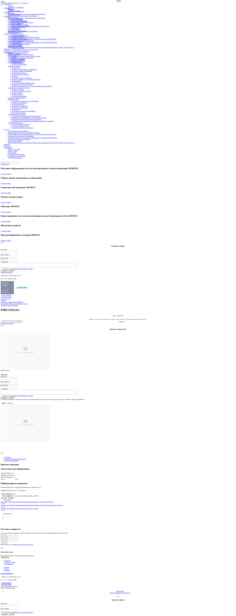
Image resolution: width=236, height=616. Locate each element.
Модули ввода (16, 109)
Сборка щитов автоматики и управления (21, 41)
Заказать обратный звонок (9, 586)
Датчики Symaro (13, 17)
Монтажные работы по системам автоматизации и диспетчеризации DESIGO (32, 42)
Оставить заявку (6, 174)
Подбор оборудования (15, 62)
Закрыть (11, 270)
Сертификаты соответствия (16, 61)
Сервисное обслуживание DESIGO (19, 44)
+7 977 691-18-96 (6, 297)
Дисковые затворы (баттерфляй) (22, 71)
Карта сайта (120, 591)
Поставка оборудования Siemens (18, 36)
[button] (3, 164)
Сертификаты (8, 564)
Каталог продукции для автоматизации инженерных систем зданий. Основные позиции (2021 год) (32, 505)
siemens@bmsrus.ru (6, 272)
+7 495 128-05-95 (6, 295)
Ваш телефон (5, 254)
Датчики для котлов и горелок (21, 91)
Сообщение (4, 262)
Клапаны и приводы (14, 24)
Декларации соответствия (16, 59)
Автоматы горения (18, 89)
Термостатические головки (20, 74)
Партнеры (11, 9)
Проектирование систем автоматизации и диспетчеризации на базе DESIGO (32, 39)
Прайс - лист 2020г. (14, 54)
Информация (8, 52)
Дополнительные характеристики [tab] (15, 459)
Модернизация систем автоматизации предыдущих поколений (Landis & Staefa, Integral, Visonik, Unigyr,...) (41, 47)
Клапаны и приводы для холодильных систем (26, 79)
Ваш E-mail (4, 258)
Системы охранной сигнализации (22, 128)
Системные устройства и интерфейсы (24, 111)
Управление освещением (19, 108)
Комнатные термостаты (15, 19)
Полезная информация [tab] (11, 460)
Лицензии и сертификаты (16, 7)
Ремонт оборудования (15, 46)
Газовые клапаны (17, 93)
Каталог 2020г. (12, 56)
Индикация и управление (20, 106)
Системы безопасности (15, 32)
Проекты (7, 49)
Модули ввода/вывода (19, 113)
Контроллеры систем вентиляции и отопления (22, 16)
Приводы (15, 76)
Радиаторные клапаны (19, 73)
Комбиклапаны (16, 81)
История (10, 6)
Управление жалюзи (18, 104)
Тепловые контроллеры (19, 96)
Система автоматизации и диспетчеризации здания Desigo (26, 14)
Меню (118, 1)
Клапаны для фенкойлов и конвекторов (24, 69)
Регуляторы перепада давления (21, 78)
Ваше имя (4, 249)
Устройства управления (19, 103)
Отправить (4, 270)
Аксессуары (15, 68)
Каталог (6, 12)
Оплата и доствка (9, 562)
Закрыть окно (5, 557)
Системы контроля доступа (20, 126)
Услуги (6, 34)
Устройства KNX (13, 29)
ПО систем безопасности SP (21, 124)
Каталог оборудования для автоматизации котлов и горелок (19, 508)
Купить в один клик (7, 323)
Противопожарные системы (17, 31)
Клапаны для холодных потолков (22, 84)
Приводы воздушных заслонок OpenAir (20, 22)
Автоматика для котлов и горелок (18, 26)
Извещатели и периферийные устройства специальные (29, 118)
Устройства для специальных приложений (25, 101)
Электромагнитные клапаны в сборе (23, 83)
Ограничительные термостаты (17, 21)
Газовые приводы (17, 94)
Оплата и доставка (14, 11)
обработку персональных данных (22, 269)
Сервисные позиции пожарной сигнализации (26, 116)
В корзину (121, 321)
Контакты (7, 51)
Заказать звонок (6, 299)
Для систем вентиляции (19, 64)
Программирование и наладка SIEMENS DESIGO (24, 37)
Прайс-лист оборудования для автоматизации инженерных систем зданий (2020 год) (27, 502)
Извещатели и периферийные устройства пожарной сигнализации (33, 121)
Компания (7, 4)
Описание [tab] (7, 457)
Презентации (12, 57)
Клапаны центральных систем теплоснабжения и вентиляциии (32, 86)
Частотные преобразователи (17, 27)
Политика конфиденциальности (120, 593)
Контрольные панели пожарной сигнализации (26, 119)
